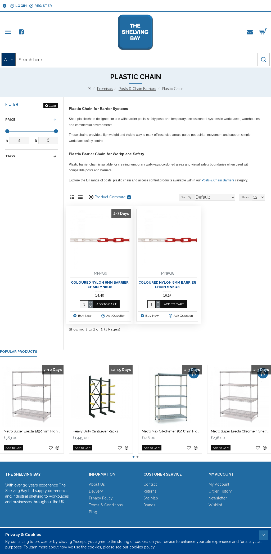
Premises (105, 89)
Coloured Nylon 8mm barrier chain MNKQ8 (167, 284)
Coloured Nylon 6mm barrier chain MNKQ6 (100, 284)
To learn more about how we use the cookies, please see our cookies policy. (89, 547)
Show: (245, 197)
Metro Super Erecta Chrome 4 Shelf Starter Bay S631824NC (240, 431)
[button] (133, 457)
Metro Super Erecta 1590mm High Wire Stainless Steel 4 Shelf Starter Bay (33, 431)
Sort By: (186, 197)
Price (10, 120)
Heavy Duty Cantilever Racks (95, 431)
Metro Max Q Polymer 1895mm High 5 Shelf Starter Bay (171, 431)
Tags (10, 156)
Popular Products (18, 352)
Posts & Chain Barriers (137, 89)
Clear (52, 106)
